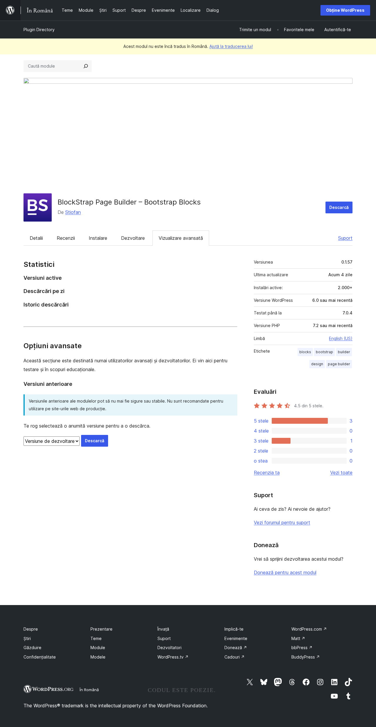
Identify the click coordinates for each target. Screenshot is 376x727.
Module (97, 647)
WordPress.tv (173, 656)
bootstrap (324, 352)
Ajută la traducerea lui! (231, 46)
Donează (235, 647)
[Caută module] (86, 66)
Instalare (98, 238)
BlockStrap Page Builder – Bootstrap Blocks (129, 202)
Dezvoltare (133, 238)
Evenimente (235, 638)
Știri (27, 638)
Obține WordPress (345, 10)
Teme (96, 638)
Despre (31, 629)
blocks (305, 352)
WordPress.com (309, 629)
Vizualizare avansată (181, 238)
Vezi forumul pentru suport (282, 522)
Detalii (36, 238)
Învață (163, 629)
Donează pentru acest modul (285, 572)
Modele (97, 656)
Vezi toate (341, 472)
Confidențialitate (40, 656)
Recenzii (66, 238)
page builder (339, 364)
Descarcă (339, 207)
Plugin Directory (39, 29)
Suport (345, 238)
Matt (298, 638)
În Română (89, 689)
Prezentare (101, 629)
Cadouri (234, 656)
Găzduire (32, 647)
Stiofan (73, 212)
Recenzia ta (267, 472)
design (317, 364)
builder (344, 352)
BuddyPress (305, 656)
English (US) (340, 338)
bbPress (302, 647)
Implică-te (234, 629)
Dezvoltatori (169, 647)
